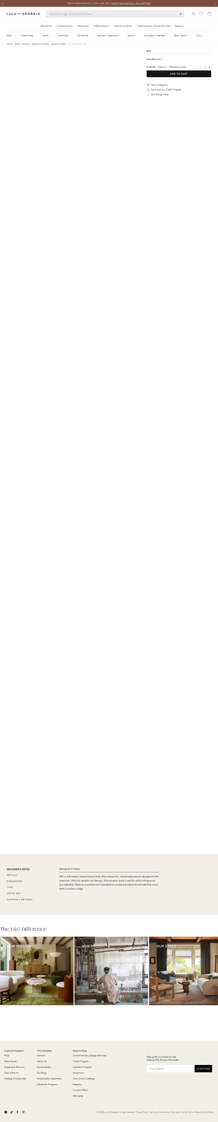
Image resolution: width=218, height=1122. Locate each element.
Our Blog (41, 1072)
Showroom (78, 1072)
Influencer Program (47, 1084)
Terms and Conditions (159, 1112)
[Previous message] (2, 3)
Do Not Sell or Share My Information (197, 1112)
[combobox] (115, 14)
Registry (77, 1084)
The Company (44, 1050)
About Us (42, 1061)
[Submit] (181, 14)
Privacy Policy (142, 1112)
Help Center (10, 1061)
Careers (41, 1055)
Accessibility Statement (49, 1078)
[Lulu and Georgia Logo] (24, 14)
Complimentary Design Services (89, 1055)
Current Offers (80, 1090)
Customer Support (14, 1050)
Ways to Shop (80, 1050)
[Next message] (215, 3)
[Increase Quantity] (209, 67)
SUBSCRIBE (203, 1068)
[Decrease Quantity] (201, 67)
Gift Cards (78, 1095)
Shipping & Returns (14, 1067)
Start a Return (11, 1072)
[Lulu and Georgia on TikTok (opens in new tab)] (11, 1112)
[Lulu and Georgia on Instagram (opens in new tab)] (5, 1112)
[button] (159, 85)
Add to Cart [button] (179, 73)
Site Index (175, 1112)
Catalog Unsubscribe (15, 1078)
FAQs (7, 1055)
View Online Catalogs (84, 1078)
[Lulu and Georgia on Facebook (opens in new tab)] (17, 1112)
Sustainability (44, 1067)
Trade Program (81, 1061)
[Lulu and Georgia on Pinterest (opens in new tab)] (23, 1112)
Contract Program (82, 1067)
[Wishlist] (201, 14)
